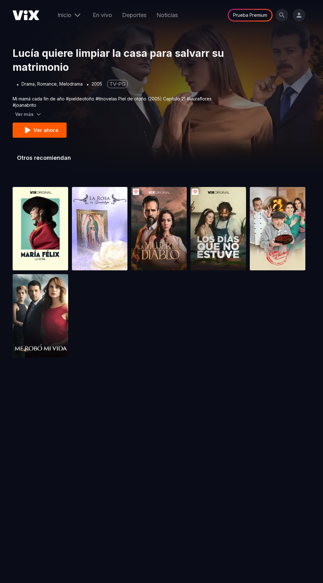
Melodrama (71, 84)
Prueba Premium (250, 15)
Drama (28, 84)
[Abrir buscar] (282, 15)
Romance (47, 84)
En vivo (102, 15)
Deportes (134, 15)
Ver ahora (45, 130)
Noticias (167, 15)
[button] (40, 228)
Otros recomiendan (44, 157)
